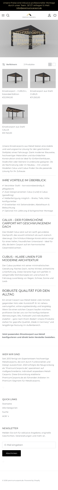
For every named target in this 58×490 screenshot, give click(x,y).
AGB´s (5, 416)
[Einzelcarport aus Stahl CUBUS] (43, 78)
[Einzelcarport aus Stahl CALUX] (15, 114)
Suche (5, 412)
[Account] (49, 15)
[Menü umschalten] (3, 15)
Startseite (7, 403)
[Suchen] (9, 15)
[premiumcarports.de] (29, 15)
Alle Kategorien (9, 408)
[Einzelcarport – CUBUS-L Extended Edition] (15, 78)
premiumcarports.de (16, 480)
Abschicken (11, 453)
